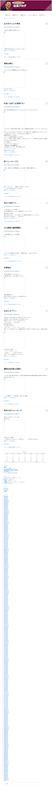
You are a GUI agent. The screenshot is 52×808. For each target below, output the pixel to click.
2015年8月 (6, 629)
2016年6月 (6, 615)
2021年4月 (6, 545)
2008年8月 (6, 750)
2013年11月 (6, 659)
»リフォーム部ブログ (32, 15)
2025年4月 (6, 496)
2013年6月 (6, 666)
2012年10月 (6, 678)
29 (30, 460)
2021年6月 (6, 542)
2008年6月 (6, 752)
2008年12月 (6, 744)
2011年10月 (6, 695)
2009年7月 (6, 734)
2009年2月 (6, 741)
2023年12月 (6, 510)
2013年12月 (6, 658)
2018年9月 (6, 579)
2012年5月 (6, 685)
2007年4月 (6, 772)
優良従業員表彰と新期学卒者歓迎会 (11, 470)
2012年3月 (6, 688)
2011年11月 (6, 694)
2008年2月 (6, 758)
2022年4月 (6, 529)
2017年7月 (6, 596)
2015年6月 (6, 632)
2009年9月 (6, 731)
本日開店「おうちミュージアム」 (10, 482)
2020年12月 (6, 549)
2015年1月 (6, 639)
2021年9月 (6, 539)
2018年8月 (6, 581)
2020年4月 (6, 559)
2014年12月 (6, 641)
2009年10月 (6, 730)
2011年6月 (6, 701)
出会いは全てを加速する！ (14, 103)
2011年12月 (6, 692)
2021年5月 (6, 543)
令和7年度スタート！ (8, 471)
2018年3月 (6, 586)
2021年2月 (6, 546)
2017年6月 (6, 598)
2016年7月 (6, 613)
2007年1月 (6, 777)
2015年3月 (6, 636)
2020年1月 (6, 563)
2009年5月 (6, 737)
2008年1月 (6, 760)
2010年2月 (6, 724)
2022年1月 (6, 533)
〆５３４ (5, 483)
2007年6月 (6, 770)
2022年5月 (6, 527)
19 (12, 459)
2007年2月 (6, 775)
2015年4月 (6, 635)
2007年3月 (6, 774)
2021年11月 (6, 536)
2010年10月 (6, 712)
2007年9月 (6, 765)
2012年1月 (6, 691)
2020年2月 (6, 562)
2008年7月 (6, 751)
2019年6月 (6, 573)
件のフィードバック (17, 57)
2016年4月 (6, 618)
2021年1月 (6, 548)
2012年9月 (6, 679)
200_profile (6, 490)
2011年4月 (6, 704)
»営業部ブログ (15, 15)
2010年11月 (6, 711)
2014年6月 (6, 649)
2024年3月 (6, 506)
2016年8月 (6, 612)
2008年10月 (6, 747)
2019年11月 (6, 566)
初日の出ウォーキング (13, 410)
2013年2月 (6, 672)
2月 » (37, 462)
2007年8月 (6, 767)
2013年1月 (6, 674)
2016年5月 (6, 616)
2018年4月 (6, 585)
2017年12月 (6, 591)
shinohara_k (17, 27)
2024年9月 (6, 503)
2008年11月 (6, 745)
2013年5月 (6, 668)
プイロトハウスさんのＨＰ (10, 148)
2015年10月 (6, 626)
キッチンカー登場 (7, 468)
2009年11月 (6, 728)
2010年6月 (6, 718)
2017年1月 (6, 605)
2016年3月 (6, 619)
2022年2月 (6, 532)
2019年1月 (6, 575)
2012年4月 (6, 687)
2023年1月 (6, 520)
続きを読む (7, 54)
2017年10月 (6, 593)
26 (12, 460)
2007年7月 (6, 768)
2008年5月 (6, 754)
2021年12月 (6, 535)
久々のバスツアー (7, 477)
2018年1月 (6, 589)
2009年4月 (6, 738)
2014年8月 (6, 646)
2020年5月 (6, 558)
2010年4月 (6, 721)
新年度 (5, 467)
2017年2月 (6, 603)
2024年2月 (6, 507)
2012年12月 (6, 675)
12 (12, 457)
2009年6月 (6, 735)
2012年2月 (6, 689)
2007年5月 (6, 771)
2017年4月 (6, 601)
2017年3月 (6, 602)
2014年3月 (6, 654)
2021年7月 (6, 540)
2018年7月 (6, 582)
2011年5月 (6, 702)
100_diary (10, 57)
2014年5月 (6, 651)
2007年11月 (6, 763)
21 (24, 459)
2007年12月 (6, 761)
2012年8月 (6, 681)
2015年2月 (6, 638)
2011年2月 (6, 707)
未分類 (5, 491)
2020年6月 (6, 556)
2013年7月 (6, 665)
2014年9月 (6, 645)
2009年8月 (6, 732)
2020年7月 (6, 555)
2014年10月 (6, 644)
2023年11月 (6, 512)
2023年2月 (6, 519)
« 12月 (13, 462)
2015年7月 (6, 631)
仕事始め (7, 267)
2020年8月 (6, 553)
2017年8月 (6, 595)
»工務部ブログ (23, 15)
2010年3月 (6, 722)
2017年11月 (6, 592)
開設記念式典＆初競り (13, 369)
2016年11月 (6, 608)
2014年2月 (6, 655)
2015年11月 (6, 625)
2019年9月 (6, 569)
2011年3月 (6, 705)
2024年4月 (6, 505)
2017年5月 (6, 599)
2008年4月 (6, 755)
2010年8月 (6, 715)
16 (36, 457)
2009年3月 (6, 740)
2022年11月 (6, 522)
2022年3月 (6, 530)
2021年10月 (6, 538)
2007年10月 (6, 764)
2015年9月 (6, 628)
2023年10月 (6, 513)
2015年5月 (6, 633)
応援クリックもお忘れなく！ (10, 50)
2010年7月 (6, 717)
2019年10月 (6, 568)
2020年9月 (6, 552)
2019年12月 (6, 565)
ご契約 (5, 480)
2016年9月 (6, 611)
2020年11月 (6, 550)
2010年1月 (6, 725)
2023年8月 (6, 515)
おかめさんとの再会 (12, 23)
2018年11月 (6, 576)
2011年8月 (6, 698)
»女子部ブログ (42, 15)
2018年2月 (6, 588)
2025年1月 (6, 499)
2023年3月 (6, 517)
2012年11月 (6, 676)
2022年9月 (6, 525)
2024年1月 (6, 509)
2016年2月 (6, 621)
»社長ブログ (7, 15)
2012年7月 (6, 682)
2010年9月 (6, 714)
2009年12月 (6, 727)
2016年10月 (6, 609)
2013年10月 (6, 661)
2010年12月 (6, 709)
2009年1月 (6, 742)
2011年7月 (6, 699)
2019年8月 (6, 570)
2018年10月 (6, 578)
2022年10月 (6, 523)
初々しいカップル (11, 161)
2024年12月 (6, 500)
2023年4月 (6, 516)
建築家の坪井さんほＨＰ (9, 150)
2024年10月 (6, 502)
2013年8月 (6, 664)
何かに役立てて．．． (13, 203)
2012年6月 (6, 684)
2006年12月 (6, 778)
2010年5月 (6, 719)
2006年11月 (6, 780)
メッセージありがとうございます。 (11, 472)
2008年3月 (6, 757)
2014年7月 (6, 648)
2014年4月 (6, 652)
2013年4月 (6, 669)
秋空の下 (5, 479)
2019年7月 (6, 572)
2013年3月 (6, 671)
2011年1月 (6, 708)
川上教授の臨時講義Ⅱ (13, 227)
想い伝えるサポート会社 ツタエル (39, 795)
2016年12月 (6, 606)
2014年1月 (6, 656)
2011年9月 (6, 697)
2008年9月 (6, 748)
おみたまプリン (10, 310)
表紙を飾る (8, 63)
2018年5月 (6, 583)
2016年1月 (6, 622)
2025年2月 (6, 497)
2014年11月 (6, 642)
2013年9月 (6, 662)
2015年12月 (6, 623)
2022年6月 (6, 526)
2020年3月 (6, 560)
